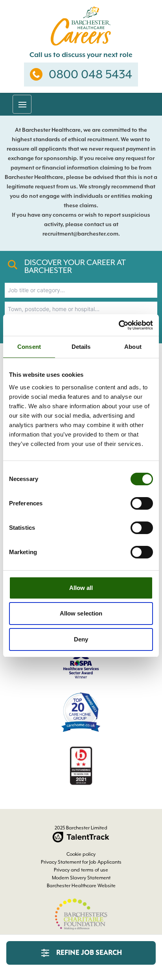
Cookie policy (81, 854)
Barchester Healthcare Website (81, 885)
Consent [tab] (29, 346)
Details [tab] (81, 346)
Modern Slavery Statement (81, 878)
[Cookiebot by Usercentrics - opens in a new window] (118, 325)
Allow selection (81, 613)
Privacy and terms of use (81, 870)
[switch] (142, 503)
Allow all (81, 587)
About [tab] (133, 346)
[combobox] (81, 290)
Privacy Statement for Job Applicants (81, 862)
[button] (22, 104)
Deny (81, 639)
